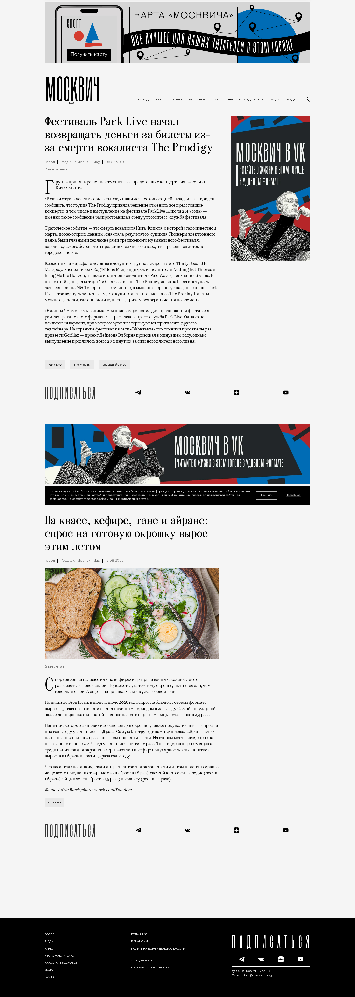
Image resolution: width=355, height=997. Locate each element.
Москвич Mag (256, 971)
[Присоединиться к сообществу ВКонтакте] (187, 392)
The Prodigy (82, 364)
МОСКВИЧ (72, 88)
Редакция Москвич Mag (80, 162)
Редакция (139, 934)
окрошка (54, 802)
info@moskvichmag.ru (260, 975)
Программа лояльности (150, 967)
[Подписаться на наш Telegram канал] (138, 392)
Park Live (55, 364)
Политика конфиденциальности (158, 948)
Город (50, 162)
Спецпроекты (142, 960)
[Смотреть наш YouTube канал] (286, 392)
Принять (266, 495)
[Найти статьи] (307, 99)
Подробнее (293, 495)
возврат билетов (114, 364)
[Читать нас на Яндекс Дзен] (236, 392)
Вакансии (139, 941)
